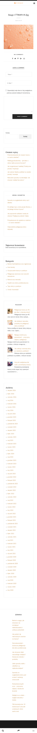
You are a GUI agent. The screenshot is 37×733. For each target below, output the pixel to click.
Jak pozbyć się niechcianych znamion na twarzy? (19, 637)
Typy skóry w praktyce (14, 286)
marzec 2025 (11, 447)
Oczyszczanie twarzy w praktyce (17, 270)
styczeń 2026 (11, 414)
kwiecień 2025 (11, 443)
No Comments (18, 54)
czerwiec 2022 (11, 497)
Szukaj (7, 133)
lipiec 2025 (10, 433)
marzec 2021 (11, 547)
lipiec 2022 (10, 493)
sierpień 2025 (11, 430)
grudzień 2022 (11, 477)
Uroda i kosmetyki (12, 289)
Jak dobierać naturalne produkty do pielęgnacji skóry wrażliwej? (21, 324)
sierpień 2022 (11, 490)
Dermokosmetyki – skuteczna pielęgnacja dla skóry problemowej (19, 646)
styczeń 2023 (11, 473)
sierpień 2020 (11, 570)
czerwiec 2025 (11, 437)
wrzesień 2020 (11, 567)
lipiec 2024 (10, 453)
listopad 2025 (11, 420)
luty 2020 (10, 590)
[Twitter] (15, 58)
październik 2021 (12, 523)
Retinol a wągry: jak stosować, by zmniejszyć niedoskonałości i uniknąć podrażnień (18, 625)
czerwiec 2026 (11, 397)
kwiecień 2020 (11, 583)
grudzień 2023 (11, 460)
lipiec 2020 (10, 573)
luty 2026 (10, 410)
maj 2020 (10, 580)
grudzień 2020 (11, 557)
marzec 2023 (11, 467)
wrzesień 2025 (11, 427)
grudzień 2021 (11, 517)
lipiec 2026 (10, 394)
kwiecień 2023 (11, 463)
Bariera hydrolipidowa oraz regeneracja (19, 264)
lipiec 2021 (10, 533)
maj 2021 (10, 540)
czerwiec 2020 (11, 577)
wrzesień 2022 (11, 487)
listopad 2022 (11, 480)
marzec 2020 (11, 587)
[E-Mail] (24, 58)
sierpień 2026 (11, 390)
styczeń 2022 (11, 513)
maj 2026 (10, 400)
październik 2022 (12, 483)
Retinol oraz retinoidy (14, 279)
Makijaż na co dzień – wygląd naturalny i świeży (18, 698)
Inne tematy (11, 267)
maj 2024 (10, 457)
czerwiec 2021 (11, 537)
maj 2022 (10, 500)
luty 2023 (10, 470)
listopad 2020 (11, 560)
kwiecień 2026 (11, 404)
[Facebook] (12, 58)
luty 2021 (10, 550)
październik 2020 (12, 563)
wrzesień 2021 (11, 527)
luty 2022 (10, 510)
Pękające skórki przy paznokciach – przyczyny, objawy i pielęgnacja (22, 337)
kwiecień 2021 (11, 543)
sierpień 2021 (11, 530)
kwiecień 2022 (11, 503)
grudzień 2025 (11, 417)
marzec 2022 (11, 507)
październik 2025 (12, 424)
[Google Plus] (21, 58)
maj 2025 (10, 440)
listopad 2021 (11, 520)
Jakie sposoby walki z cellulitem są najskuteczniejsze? (18, 666)
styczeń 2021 (11, 553)
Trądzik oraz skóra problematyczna (17, 283)
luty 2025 (10, 450)
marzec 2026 (11, 407)
